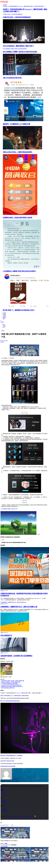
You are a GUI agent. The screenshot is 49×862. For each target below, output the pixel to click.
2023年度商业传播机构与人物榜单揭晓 (9, 683)
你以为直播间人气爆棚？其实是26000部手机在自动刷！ (20, 51)
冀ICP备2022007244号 (17, 816)
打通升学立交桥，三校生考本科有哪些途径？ (17, 17)
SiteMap (4, 803)
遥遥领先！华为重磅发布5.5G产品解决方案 (16, 124)
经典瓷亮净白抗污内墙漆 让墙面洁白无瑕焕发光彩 (11, 686)
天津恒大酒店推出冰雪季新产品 (8, 687)
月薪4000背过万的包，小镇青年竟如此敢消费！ (18, 152)
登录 (2, 322)
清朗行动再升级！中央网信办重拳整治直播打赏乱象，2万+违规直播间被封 (11, 755)
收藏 (8, 508)
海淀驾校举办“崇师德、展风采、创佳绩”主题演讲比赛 (12, 680)
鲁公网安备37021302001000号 (28, 816)
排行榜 (4, 792)
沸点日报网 (10, 816)
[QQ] (2, 787)
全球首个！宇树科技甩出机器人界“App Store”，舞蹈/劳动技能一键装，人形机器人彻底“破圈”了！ (14, 695)
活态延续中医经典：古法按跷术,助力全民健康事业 (16, 656)
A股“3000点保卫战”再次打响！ (13, 77)
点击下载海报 (4, 846)
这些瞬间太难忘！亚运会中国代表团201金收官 (17, 217)
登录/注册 (15, 779)
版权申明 (5, 802)
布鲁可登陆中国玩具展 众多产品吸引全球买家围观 (7, 766)
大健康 (4, 314)
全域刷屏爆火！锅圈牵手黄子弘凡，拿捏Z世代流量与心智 (18, 606)
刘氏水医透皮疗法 (6, 635)
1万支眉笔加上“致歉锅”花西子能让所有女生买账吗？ (20, 271)
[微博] (1, 787)
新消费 (4, 312)
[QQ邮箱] (3, 787)
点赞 (12, 508)
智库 (4, 318)
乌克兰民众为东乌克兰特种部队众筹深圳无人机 (11, 684)
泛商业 (4, 325)
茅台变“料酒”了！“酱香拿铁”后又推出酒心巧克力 (18, 310)
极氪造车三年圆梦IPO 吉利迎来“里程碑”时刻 (10, 682)
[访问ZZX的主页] (6, 674)
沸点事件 (5, 809)
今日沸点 (5, 4)
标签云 (4, 794)
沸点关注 (5, 808)
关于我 (4, 800)
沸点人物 (5, 811)
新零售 (4, 317)
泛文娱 (4, 315)
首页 (4, 324)
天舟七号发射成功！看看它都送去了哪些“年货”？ (18, 46)
